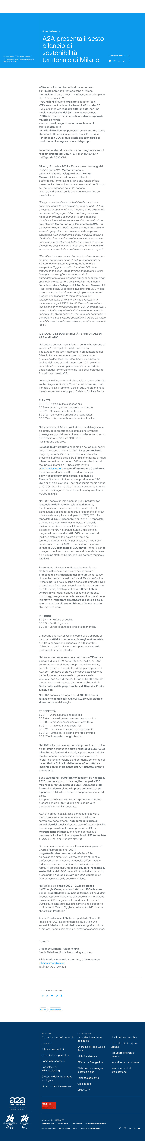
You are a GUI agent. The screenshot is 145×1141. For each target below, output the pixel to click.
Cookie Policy (77, 1123)
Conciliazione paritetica (55, 1055)
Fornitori (46, 1043)
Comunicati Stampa (51, 31)
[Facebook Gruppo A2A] (120, 1128)
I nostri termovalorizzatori (125, 1062)
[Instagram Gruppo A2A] (125, 1128)
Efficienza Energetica (90, 1062)
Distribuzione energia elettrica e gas (90, 1070)
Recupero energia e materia (122, 1054)
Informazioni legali (48, 1123)
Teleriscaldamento (88, 1077)
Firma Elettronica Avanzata (57, 1086)
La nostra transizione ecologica (89, 1039)
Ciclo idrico (84, 1083)
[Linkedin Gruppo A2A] (130, 1128)
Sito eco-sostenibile (49, 1128)
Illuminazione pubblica (124, 1037)
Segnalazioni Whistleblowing (51, 1068)
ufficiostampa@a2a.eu (52, 963)
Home (5, 56)
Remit (75, 1128)
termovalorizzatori (52, 468)
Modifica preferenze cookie (90, 1128)
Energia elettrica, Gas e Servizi (91, 1048)
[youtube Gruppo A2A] (139, 1128)
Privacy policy (63, 1123)
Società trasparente (53, 1061)
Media (12, 56)
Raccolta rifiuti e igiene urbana (124, 1045)
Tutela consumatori (53, 1049)
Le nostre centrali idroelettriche (121, 1070)
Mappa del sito (64, 1128)
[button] (129, 61)
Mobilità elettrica (87, 1056)
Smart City (83, 1089)
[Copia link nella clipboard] (124, 61)
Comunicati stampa (23, 56)
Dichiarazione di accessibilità (95, 1123)
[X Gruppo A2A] (134, 1128)
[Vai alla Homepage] (17, 1113)
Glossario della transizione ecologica (57, 1078)
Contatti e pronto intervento (58, 1037)
